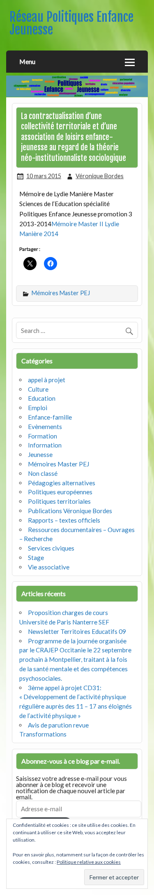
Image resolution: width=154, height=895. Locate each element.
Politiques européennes (60, 492)
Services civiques (51, 548)
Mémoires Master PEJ (61, 292)
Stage (36, 557)
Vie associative (48, 567)
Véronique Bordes (100, 175)
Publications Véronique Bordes (70, 510)
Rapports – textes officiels (64, 520)
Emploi (37, 407)
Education (41, 398)
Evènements (45, 426)
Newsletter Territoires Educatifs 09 (77, 631)
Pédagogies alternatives (61, 483)
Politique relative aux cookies (89, 862)
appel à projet (46, 379)
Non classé (42, 473)
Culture (38, 389)
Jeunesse (40, 454)
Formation (42, 436)
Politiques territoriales (59, 501)
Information (45, 445)
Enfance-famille (50, 417)
